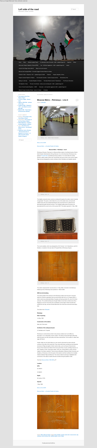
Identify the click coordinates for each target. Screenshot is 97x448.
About (24, 62)
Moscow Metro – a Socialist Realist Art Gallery (48, 146)
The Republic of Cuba (23, 83)
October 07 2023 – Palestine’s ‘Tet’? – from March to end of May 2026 (24, 107)
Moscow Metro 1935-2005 (48, 360)
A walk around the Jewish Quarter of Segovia (24, 134)
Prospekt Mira (44, 155)
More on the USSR (41, 142)
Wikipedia (47, 309)
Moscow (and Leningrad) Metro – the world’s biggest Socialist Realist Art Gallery (35, 71)
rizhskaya (39, 436)
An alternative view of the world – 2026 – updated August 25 (52, 62)
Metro (42, 434)
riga (77, 434)
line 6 (69, 434)
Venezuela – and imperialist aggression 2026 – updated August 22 (52, 87)
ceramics (63, 434)
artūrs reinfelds (57, 434)
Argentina (69, 62)
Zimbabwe (46, 90)
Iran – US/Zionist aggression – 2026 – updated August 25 (52, 65)
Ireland (67, 65)
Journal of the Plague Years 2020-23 (26, 68)
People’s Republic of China (58, 74)
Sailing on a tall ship (23, 80)
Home (20, 62)
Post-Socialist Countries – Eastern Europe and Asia (47, 77)
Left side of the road (28, 9)
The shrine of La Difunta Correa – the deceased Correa (25, 127)
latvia (66, 434)
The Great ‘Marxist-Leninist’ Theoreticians (52, 80)
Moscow (45, 434)
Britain (74, 62)
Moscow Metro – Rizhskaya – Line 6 (52, 100)
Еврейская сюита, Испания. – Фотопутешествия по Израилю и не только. (24, 131)
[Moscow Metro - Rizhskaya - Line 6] (58, 412)
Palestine (49, 74)
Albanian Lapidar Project (33, 62)
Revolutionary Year (64, 77)
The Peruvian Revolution (68, 80)
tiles (49, 436)
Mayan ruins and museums (41, 68)
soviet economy (45, 436)
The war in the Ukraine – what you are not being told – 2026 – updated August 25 (46, 83)
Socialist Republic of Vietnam (35, 80)
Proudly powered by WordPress (48, 443)
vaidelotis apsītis (54, 436)
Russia (49, 434)
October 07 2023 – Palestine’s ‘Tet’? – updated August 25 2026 (32, 74)
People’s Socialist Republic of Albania (26, 77)
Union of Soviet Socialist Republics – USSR (28, 87)
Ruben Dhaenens (22, 122)
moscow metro (73, 434)
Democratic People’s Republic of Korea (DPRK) (28, 65)
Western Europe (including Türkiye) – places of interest (30, 90)
